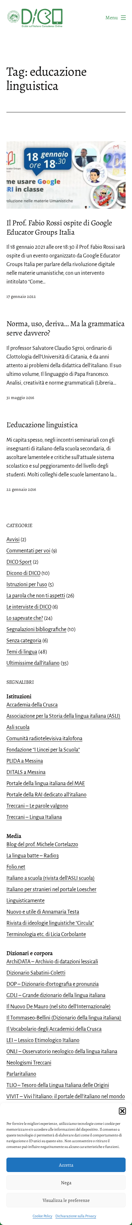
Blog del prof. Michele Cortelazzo (42, 844)
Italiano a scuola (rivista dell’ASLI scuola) (50, 878)
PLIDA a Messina (24, 761)
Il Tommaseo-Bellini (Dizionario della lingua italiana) (63, 1018)
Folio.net (15, 867)
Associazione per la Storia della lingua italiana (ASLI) (63, 716)
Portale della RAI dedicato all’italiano (46, 795)
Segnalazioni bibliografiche (36, 629)
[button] (122, 1111)
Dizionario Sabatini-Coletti (35, 973)
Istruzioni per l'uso (26, 584)
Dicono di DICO (23, 573)
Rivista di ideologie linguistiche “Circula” (50, 923)
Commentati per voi (28, 551)
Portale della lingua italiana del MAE (45, 783)
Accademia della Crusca (32, 705)
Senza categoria (23, 641)
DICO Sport (19, 562)
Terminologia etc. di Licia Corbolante (46, 934)
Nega (66, 1182)
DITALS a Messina (25, 772)
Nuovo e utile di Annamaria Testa (42, 912)
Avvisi (13, 540)
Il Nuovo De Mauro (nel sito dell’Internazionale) (58, 1007)
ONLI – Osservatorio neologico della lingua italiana (61, 1052)
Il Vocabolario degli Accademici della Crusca (54, 1029)
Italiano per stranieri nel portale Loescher (51, 889)
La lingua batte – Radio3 (32, 856)
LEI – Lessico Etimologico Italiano (42, 1040)
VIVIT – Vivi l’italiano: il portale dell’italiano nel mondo (65, 1096)
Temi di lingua (21, 652)
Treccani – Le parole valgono (37, 806)
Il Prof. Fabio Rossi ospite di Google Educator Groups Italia (59, 227)
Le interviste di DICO (28, 607)
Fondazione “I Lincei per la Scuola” (43, 750)
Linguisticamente (25, 901)
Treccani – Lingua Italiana (34, 817)
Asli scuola (17, 727)
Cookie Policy (42, 1216)
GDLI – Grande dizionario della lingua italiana (55, 995)
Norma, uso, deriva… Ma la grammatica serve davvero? (65, 328)
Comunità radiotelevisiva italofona (44, 739)
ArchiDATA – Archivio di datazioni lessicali (52, 962)
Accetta (66, 1165)
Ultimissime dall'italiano (33, 663)
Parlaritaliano (21, 1074)
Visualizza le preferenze (66, 1200)
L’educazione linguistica (42, 425)
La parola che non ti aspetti (35, 596)
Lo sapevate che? (24, 618)
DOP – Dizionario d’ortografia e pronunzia (52, 984)
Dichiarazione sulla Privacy (75, 1216)
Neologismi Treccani (28, 1063)
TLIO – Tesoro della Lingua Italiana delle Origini (57, 1085)
